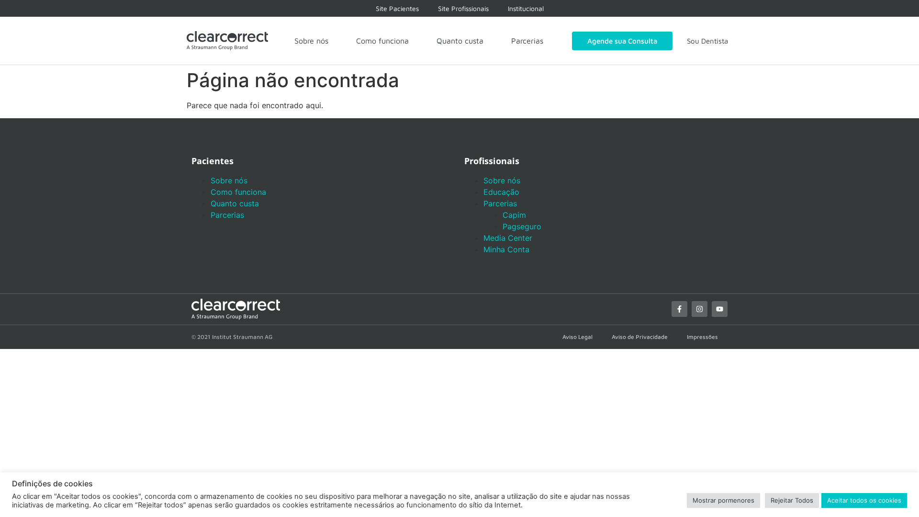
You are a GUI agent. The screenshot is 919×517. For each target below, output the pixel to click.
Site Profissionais (463, 8)
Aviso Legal (577, 336)
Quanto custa (460, 40)
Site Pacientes (397, 8)
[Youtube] (720, 309)
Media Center (507, 238)
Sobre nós (311, 40)
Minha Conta (506, 249)
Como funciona (382, 40)
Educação (501, 192)
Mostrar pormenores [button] (723, 500)
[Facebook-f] (679, 309)
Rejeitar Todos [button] (792, 500)
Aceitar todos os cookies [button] (864, 500)
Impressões (702, 336)
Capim (514, 215)
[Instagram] (699, 309)
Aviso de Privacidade (640, 336)
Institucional (526, 8)
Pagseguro (522, 226)
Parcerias (527, 40)
